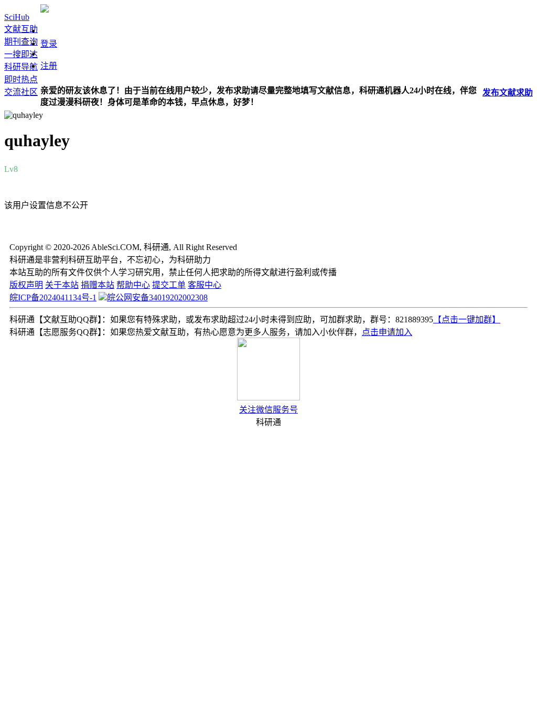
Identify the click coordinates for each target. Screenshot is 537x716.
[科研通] (44, 9)
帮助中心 (133, 284)
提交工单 (169, 284)
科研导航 (21, 66)
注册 (48, 65)
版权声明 (26, 284)
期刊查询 (21, 41)
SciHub (16, 17)
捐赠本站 (97, 284)
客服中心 (204, 284)
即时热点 (21, 79)
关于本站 (62, 284)
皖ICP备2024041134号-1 (52, 297)
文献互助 (21, 29)
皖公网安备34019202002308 (157, 297)
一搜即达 (21, 54)
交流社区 (21, 92)
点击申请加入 (387, 332)
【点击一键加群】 (466, 319)
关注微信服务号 (268, 409)
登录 (48, 43)
